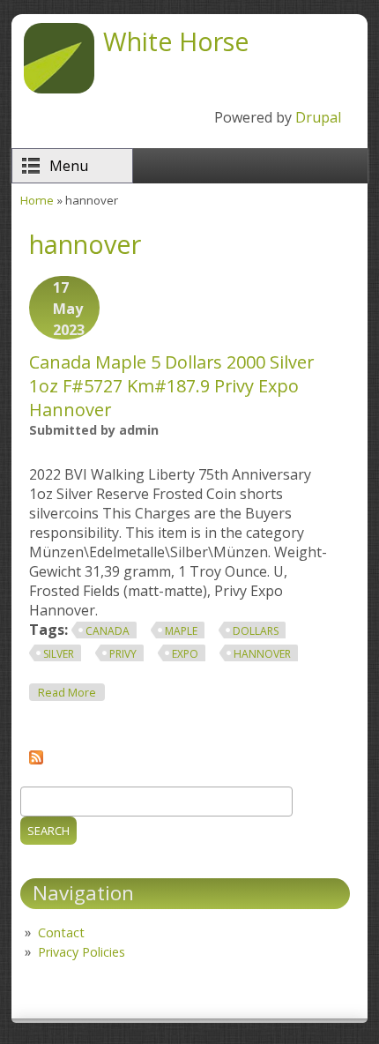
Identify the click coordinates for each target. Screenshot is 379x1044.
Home (37, 200)
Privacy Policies (81, 951)
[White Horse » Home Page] (59, 88)
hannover (262, 653)
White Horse (176, 41)
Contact (61, 932)
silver (58, 653)
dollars (256, 630)
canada (107, 630)
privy (123, 653)
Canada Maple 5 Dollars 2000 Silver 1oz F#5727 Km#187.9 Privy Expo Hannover (171, 385)
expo (185, 653)
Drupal (318, 117)
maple (181, 630)
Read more (71, 692)
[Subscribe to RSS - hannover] (36, 759)
